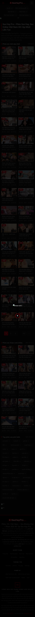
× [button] (17, 315)
